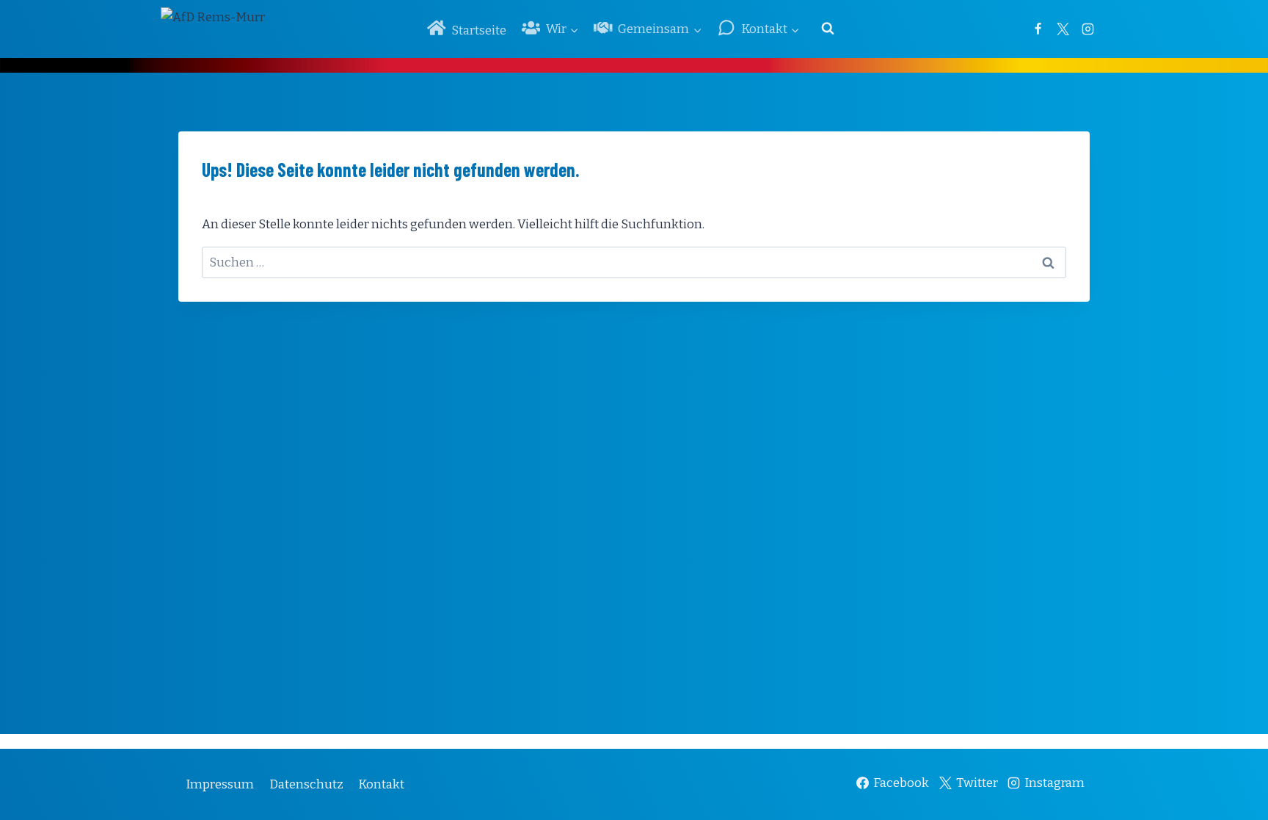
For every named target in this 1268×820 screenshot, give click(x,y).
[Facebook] (1037, 28)
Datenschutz (306, 784)
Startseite (478, 30)
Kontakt (381, 784)
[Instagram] (1087, 28)
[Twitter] (1062, 28)
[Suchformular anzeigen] (828, 28)
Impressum (220, 784)
